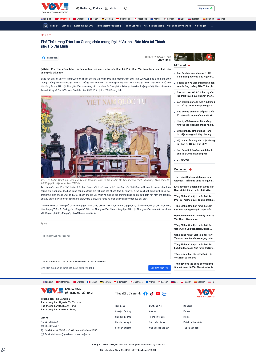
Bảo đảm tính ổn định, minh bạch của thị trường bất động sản (194, 152)
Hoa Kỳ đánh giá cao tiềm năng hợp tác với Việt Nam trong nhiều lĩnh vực (195, 123)
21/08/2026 (183, 159)
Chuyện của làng (123, 311)
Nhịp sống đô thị (123, 317)
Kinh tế (186, 311)
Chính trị (54, 26)
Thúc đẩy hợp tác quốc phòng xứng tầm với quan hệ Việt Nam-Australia (193, 265)
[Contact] (3, 349)
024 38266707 (52, 326)
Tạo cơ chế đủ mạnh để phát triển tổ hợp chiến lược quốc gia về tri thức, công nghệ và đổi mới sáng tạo (195, 113)
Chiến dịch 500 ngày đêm (179, 26)
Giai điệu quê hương (154, 26)
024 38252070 (52, 322)
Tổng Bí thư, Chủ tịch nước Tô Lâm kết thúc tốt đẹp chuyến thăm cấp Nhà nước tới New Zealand (193, 208)
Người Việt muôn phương (109, 26)
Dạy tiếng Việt (155, 306)
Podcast (98, 8)
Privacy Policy (81, 261)
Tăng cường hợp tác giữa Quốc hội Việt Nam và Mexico (193, 256)
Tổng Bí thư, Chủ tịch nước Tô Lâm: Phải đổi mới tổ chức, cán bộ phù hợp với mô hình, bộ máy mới (194, 198)
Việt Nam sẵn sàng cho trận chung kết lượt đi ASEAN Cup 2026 (196, 142)
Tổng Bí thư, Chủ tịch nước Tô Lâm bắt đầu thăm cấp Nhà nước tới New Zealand (193, 246)
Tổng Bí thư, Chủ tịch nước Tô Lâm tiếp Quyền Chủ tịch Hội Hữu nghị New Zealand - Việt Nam (193, 227)
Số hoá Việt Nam (123, 328)
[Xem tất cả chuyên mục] (212, 26)
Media (113, 8)
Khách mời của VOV (83, 26)
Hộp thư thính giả (123, 322)
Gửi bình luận (157, 267)
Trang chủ (120, 306)
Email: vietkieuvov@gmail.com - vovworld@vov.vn (68, 334)
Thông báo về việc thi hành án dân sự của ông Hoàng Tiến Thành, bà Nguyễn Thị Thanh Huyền (196, 84)
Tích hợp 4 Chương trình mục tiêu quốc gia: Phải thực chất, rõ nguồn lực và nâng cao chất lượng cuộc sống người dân (193, 179)
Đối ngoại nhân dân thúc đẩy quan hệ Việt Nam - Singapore (194, 217)
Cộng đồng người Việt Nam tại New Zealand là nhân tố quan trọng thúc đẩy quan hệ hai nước (193, 236)
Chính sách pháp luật (159, 328)
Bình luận (66, 26)
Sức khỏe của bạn (157, 322)
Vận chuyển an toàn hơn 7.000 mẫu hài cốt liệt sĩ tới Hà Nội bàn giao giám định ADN (196, 104)
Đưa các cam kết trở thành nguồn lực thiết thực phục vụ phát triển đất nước (195, 94)
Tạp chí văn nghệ (132, 26)
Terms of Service (96, 261)
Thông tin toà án (157, 317)
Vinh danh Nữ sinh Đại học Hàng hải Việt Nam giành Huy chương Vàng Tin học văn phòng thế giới (194, 132)
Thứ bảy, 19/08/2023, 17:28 (158, 57)
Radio (83, 8)
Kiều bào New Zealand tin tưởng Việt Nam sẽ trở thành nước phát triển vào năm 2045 (194, 188)
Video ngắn (200, 26)
